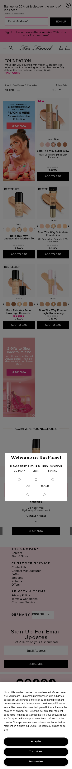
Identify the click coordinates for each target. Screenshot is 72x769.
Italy (28, 486)
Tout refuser (36, 751)
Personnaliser (36, 761)
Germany (19, 471)
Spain (36, 471)
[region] (36, 725)
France (52, 471)
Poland (44, 486)
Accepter (36, 741)
